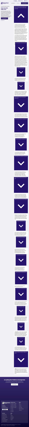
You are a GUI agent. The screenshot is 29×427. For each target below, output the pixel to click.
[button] (21, 14)
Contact (12, 415)
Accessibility (4, 425)
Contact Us (18, 3)
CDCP (19, 403)
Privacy (2, 425)
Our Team (20, 406)
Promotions (12, 418)
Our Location (20, 407)
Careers (12, 419)
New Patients (24, 3)
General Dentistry (4, 414)
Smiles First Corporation (18, 424)
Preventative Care (4, 415)
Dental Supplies (13, 425)
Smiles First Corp (9, 425)
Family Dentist (4, 418)
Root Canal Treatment (5, 419)
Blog (11, 414)
